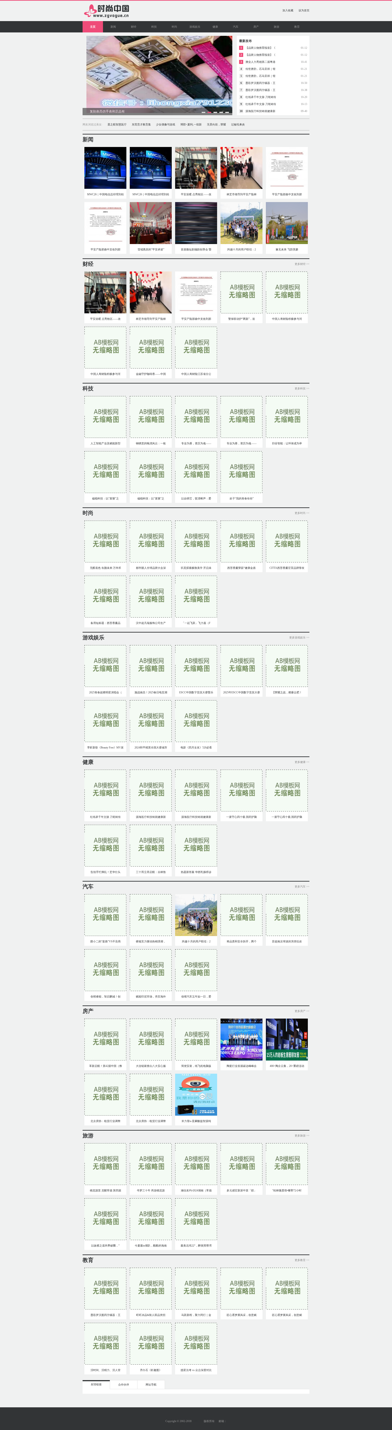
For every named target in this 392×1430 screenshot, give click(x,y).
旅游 (276, 26)
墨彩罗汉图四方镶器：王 (260, 83)
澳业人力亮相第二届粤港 (260, 62)
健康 (215, 26)
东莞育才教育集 (141, 124)
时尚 (174, 26)
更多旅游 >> (302, 1135)
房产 (256, 26)
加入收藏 (287, 10)
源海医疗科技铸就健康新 (260, 111)
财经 (133, 26)
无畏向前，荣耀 (216, 124)
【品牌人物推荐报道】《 (260, 47)
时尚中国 (197, 1421)
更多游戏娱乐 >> (299, 637)
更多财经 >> (302, 264)
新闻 (113, 26)
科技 (154, 26)
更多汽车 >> (302, 886)
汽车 (235, 26)
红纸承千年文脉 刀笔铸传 (260, 97)
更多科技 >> (302, 388)
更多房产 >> (302, 1011)
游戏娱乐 (194, 26)
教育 (297, 26)
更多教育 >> (302, 1260)
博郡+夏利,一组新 (191, 124)
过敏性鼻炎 (238, 124)
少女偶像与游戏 (165, 124)
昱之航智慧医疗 (117, 124)
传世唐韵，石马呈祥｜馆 (260, 69)
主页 (93, 26)
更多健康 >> (302, 762)
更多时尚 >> (302, 513)
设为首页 (304, 10)
